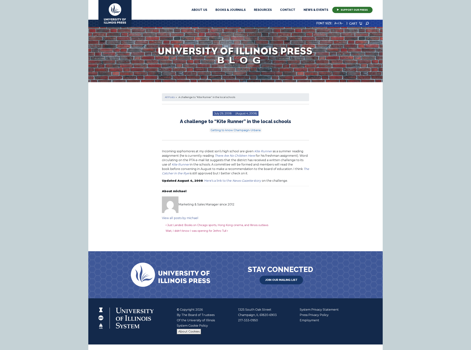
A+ (336, 23)
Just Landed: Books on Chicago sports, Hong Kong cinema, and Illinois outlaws (217, 225)
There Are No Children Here (235, 155)
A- (341, 23)
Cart (353, 23)
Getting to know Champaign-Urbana (236, 130)
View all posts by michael (180, 218)
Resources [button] (263, 10)
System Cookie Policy (192, 325)
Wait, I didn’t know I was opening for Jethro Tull (196, 230)
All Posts (170, 97)
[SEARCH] (367, 23)
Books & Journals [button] (230, 10)
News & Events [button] (316, 10)
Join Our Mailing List (281, 280)
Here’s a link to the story (232, 180)
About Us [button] (199, 10)
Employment (309, 320)
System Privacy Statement (319, 309)
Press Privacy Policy (314, 315)
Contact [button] (287, 10)
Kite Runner (263, 151)
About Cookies (189, 331)
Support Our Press (354, 9)
